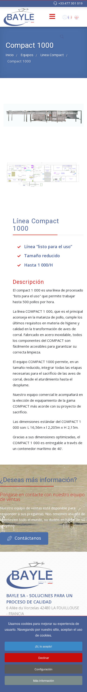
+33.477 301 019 (70, 3)
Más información (43, 680)
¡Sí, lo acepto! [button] (43, 646)
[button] (64, 18)
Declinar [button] (43, 658)
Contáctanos (27, 538)
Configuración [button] (43, 669)
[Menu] (44, 17)
